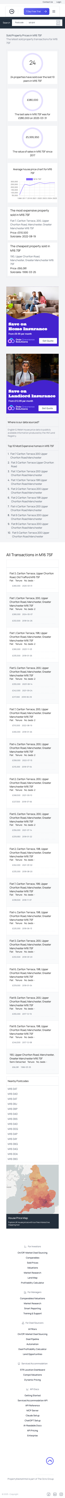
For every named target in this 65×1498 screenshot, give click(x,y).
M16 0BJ (12, 1104)
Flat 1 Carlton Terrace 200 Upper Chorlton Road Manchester (29, 473)
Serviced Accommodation (34, 1363)
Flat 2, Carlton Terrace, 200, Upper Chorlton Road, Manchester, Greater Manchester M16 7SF (30, 782)
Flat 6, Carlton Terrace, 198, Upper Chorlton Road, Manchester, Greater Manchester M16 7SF (30, 973)
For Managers (34, 1292)
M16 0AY (12, 1139)
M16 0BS (13, 1119)
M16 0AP (13, 1134)
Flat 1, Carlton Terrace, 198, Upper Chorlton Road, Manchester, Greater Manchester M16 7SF (30, 636)
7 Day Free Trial (33, 11)
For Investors (34, 1246)
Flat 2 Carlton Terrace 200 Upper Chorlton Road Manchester (29, 490)
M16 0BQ (13, 1144)
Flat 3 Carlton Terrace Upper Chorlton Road (32, 464)
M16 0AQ (13, 1149)
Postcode (19, 22)
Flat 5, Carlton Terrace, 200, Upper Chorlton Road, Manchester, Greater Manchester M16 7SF (30, 671)
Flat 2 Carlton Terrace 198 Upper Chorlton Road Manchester (29, 499)
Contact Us (48, 2)
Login (58, 2)
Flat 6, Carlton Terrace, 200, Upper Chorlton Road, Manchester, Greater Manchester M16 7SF (30, 817)
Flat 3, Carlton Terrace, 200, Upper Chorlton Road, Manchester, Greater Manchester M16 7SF (30, 944)
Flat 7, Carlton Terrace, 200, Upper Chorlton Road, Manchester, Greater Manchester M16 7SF (30, 713)
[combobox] (41, 22)
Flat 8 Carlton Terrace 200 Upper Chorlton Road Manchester (29, 525)
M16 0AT (12, 1089)
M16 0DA (13, 1154)
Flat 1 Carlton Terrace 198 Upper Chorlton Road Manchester (29, 482)
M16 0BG (13, 1159)
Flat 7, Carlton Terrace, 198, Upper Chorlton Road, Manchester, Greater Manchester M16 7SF (30, 887)
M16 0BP (13, 1109)
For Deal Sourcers (34, 1322)
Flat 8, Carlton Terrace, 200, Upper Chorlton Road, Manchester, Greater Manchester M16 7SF (30, 1001)
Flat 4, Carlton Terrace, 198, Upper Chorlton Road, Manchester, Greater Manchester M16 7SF (30, 916)
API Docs (34, 1389)
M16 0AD (13, 1094)
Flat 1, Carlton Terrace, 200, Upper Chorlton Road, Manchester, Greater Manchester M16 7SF (30, 601)
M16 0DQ (13, 1129)
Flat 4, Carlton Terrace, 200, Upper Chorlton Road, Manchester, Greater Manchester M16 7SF (30, 747)
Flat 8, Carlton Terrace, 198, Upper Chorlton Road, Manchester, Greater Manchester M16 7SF (30, 1029)
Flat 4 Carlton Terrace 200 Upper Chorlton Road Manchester (29, 508)
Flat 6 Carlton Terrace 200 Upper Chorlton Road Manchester (29, 517)
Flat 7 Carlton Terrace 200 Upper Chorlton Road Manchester (28, 455)
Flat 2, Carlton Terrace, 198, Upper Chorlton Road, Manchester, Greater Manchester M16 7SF (30, 852)
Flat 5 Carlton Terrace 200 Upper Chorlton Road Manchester (30, 534)
